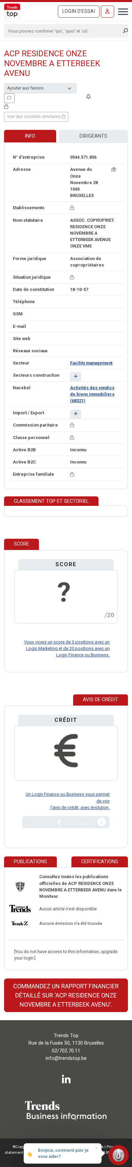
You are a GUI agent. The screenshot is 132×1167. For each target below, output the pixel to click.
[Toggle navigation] (121, 10)
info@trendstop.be (66, 1058)
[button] (75, 376)
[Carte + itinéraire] (113, 169)
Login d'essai (78, 11)
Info (30, 136)
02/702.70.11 (66, 1051)
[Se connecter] (107, 11)
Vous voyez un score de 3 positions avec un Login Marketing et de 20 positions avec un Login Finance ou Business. (67, 648)
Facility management (91, 362)
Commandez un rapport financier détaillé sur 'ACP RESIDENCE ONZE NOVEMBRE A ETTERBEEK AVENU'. (66, 995)
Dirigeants (93, 136)
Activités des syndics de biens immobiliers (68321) (92, 394)
